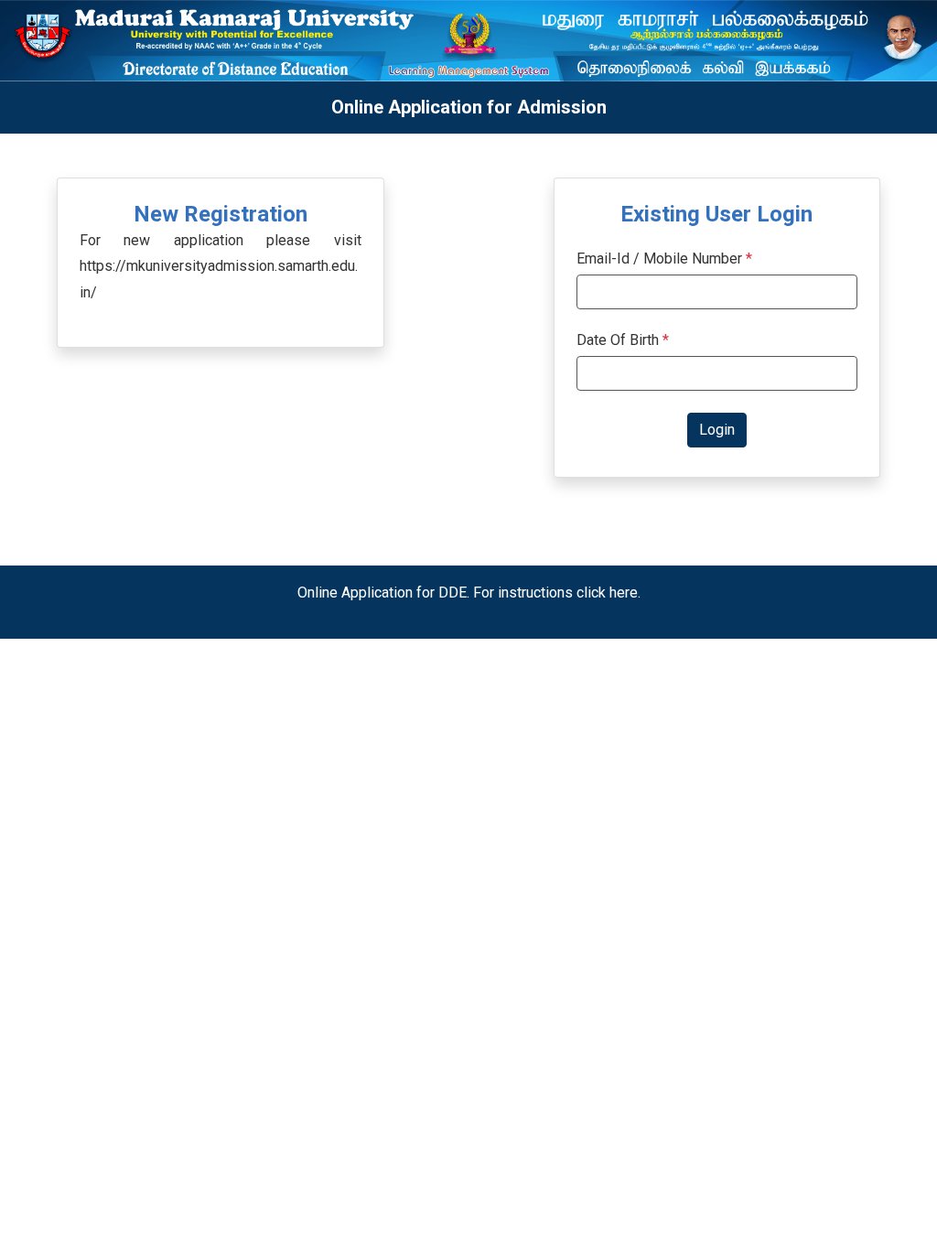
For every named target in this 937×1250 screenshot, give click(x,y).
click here (607, 592)
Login (717, 429)
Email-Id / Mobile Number (659, 258)
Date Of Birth (622, 340)
